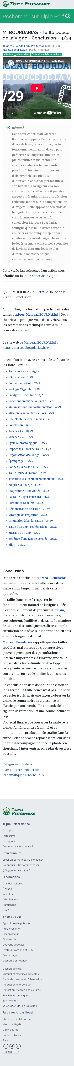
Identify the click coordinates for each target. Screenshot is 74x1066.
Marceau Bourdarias (15, 49)
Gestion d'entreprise (15, 960)
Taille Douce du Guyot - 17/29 (27, 473)
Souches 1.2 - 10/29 (20, 431)
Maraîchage (9, 904)
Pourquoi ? (9, 841)
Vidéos (10, 46)
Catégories (11, 764)
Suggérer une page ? (17, 870)
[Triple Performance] (26, 4)
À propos (8, 830)
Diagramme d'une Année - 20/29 (29, 491)
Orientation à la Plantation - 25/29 (30, 520)
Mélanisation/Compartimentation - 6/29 (34, 407)
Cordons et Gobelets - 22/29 (26, 503)
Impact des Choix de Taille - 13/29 (30, 449)
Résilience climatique (15, 995)
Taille (43, 292)
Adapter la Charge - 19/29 (25, 484)
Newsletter (20, 1035)
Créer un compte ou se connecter (23, 859)
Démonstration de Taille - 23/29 (29, 509)
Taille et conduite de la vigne (46, 54)
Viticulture (9, 54)
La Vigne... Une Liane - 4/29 (26, 395)
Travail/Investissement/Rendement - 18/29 (36, 478)
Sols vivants (9, 1000)
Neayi (29, 1012)
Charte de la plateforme (17, 1019)
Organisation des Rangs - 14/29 (28, 455)
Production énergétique (17, 984)
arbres (19, 314)
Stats (5, 1040)
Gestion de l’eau (12, 968)
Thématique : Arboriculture (24, 775)
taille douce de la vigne (40, 276)
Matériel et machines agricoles (21, 974)
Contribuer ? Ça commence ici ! (21, 865)
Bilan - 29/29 (16, 544)
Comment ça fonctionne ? (18, 846)
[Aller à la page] (67, 16)
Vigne (7, 297)
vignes (23, 330)
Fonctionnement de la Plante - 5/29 (31, 401)
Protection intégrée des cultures (22, 990)
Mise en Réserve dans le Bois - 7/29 (31, 413)
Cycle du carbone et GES (18, 950)
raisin (59, 610)
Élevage (7, 889)
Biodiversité (9, 939)
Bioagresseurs (11, 934)
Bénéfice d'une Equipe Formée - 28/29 (32, 538)
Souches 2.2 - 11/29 (20, 437)
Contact (7, 1035)
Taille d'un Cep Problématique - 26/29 (32, 526)
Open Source (10, 1029)
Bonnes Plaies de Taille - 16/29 (28, 467)
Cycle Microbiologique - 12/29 (27, 443)
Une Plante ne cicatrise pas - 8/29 (30, 419)
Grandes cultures (13, 883)
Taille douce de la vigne (23, 371)
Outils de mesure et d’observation (23, 979)
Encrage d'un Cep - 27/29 (24, 532)
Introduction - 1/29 (20, 377)
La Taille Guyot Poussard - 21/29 (29, 497)
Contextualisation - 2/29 (24, 383)
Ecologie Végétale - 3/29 (24, 389)
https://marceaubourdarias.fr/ (24, 348)
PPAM (6, 910)
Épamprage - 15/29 (20, 461)
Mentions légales (13, 1024)
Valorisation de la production (20, 1006)
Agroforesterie (11, 928)
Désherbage (10, 955)
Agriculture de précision (17, 923)
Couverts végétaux (13, 944)
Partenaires (9, 836)
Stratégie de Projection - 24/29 (28, 515)
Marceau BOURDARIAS (42, 314)
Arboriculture (23, 54)
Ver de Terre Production (30, 46)
